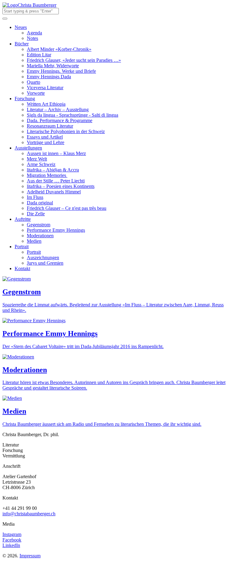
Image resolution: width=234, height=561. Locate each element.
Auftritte (23, 219)
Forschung (25, 98)
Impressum (30, 555)
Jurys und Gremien (45, 263)
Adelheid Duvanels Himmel (54, 191)
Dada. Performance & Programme (59, 120)
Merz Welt (37, 158)
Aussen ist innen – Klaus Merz (56, 153)
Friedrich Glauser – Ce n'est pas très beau (66, 208)
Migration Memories (46, 175)
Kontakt (22, 268)
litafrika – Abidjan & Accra (53, 169)
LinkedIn (11, 545)
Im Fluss (35, 197)
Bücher (22, 43)
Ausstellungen (28, 147)
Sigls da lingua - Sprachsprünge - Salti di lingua (72, 115)
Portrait (22, 246)
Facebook (11, 539)
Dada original (40, 202)
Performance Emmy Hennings (56, 230)
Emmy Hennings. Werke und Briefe (61, 71)
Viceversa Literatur (45, 87)
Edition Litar (39, 54)
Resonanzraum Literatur (50, 126)
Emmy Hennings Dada (49, 76)
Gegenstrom (38, 224)
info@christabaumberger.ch (28, 513)
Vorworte (36, 93)
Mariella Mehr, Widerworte (53, 65)
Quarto (33, 82)
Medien (34, 241)
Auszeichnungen (43, 257)
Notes (32, 38)
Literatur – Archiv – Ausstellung (58, 109)
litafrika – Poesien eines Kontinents (60, 186)
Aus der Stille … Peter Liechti (56, 180)
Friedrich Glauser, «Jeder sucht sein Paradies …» (74, 60)
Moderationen (40, 235)
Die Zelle (36, 213)
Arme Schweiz (41, 164)
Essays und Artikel (45, 136)
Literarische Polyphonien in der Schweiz (66, 131)
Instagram (11, 534)
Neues (21, 27)
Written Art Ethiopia (46, 104)
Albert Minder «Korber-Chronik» (59, 49)
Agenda (34, 32)
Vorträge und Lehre (45, 142)
